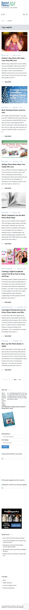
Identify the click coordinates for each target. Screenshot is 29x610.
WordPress (22, 607)
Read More (8, 82)
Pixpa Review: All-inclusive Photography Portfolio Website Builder (13, 545)
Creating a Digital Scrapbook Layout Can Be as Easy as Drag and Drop (13, 274)
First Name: (5, 440)
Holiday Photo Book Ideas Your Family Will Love (13, 165)
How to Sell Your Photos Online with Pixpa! (13, 538)
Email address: (6, 434)
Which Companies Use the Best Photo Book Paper (13, 216)
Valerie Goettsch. (16, 393)
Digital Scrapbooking (7, 268)
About (4, 580)
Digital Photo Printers (7, 307)
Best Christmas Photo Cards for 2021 (13, 111)
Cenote (3, 607)
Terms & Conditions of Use (9, 585)
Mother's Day (5, 55)
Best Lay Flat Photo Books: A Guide (12, 345)
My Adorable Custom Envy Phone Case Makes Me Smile (14, 550)
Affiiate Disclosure (7, 582)
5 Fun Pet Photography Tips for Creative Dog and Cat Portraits (14, 541)
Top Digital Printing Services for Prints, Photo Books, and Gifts (14, 311)
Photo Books (5, 161)
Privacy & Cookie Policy (8, 588)
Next (15, 379)
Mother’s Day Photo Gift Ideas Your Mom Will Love (13, 59)
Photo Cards (5, 107)
